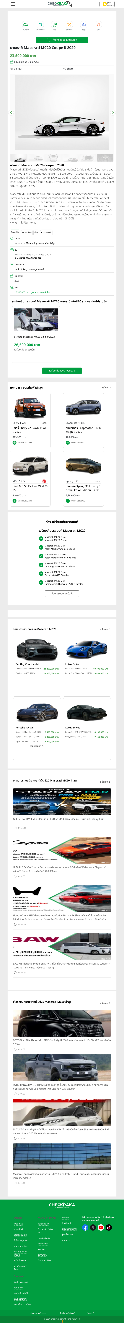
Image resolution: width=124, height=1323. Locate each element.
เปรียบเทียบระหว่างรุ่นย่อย (62, 371)
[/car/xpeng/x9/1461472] (83, 466)
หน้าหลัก (65, 1217)
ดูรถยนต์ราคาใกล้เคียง (40, 292)
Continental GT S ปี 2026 (25, 673)
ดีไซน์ (36, 232)
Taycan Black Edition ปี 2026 (27, 741)
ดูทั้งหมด (106, 387)
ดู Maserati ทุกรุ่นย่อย (34, 243)
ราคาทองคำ (43, 1243)
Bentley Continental (27, 664)
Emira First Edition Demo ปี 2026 (78, 673)
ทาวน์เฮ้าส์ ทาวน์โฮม (22, 1304)
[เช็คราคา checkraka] (58, 4)
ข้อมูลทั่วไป (15, 232)
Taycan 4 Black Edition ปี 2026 (28, 736)
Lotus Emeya (72, 728)
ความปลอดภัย (46, 232)
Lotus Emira (72, 664)
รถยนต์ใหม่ (18, 1223)
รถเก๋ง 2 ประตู (21, 269)
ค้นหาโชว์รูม (50, 243)
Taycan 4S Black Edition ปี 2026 (28, 732)
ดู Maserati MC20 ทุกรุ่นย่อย (28, 257)
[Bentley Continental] (37, 649)
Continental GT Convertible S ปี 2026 (29, 668)
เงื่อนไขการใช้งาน (69, 1229)
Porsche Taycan (25, 728)
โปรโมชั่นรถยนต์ (20, 1260)
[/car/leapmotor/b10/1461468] (83, 408)
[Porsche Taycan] (37, 712)
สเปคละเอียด (26, 232)
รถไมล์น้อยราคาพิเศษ (20, 1268)
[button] (107, 4)
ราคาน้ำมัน (42, 1255)
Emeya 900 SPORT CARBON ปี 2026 (79, 732)
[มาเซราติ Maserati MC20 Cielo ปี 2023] (36, 321)
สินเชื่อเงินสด (43, 1223)
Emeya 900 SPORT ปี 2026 (76, 736)
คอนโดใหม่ (18, 1287)
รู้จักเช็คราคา (67, 1234)
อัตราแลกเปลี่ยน (45, 1260)
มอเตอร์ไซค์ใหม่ (20, 1235)
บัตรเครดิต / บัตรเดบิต (45, 1231)
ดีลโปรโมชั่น (67, 1223)
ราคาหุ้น (41, 1249)
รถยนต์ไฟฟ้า (19, 1229)
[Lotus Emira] (86, 649)
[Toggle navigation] (13, 4)
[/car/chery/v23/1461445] (30, 408)
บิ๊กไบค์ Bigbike (20, 1240)
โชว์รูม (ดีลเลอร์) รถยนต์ (20, 1253)
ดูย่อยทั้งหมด (35, 746)
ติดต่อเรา (66, 1240)
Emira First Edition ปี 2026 (76, 668)
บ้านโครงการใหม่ (21, 1282)
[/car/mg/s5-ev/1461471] (30, 466)
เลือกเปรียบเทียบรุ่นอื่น (62, 593)
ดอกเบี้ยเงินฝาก (44, 1238)
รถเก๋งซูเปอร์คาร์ (36, 269)
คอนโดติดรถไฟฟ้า (21, 1293)
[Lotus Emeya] (86, 712)
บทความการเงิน (20, 1246)
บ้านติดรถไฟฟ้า (20, 1298)
